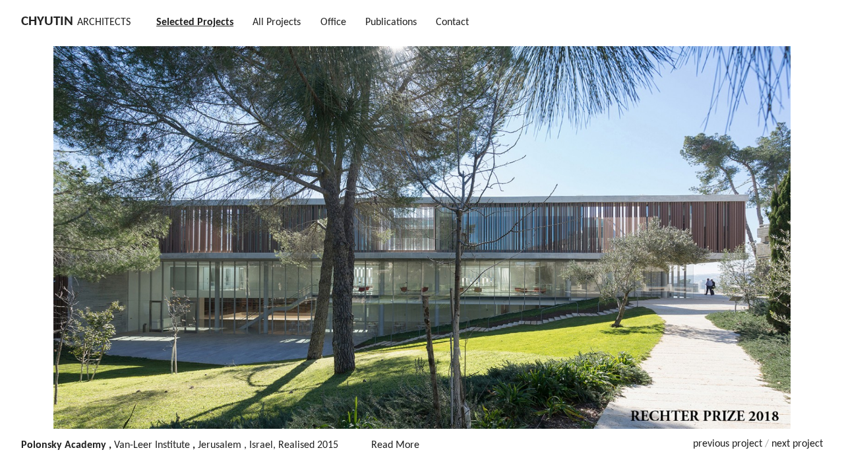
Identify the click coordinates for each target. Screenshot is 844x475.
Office (333, 22)
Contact (452, 22)
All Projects (277, 22)
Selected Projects (194, 22)
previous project (727, 444)
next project (797, 444)
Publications (391, 22)
